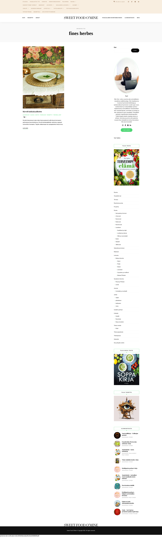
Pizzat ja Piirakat (120, 281)
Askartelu (37, 11)
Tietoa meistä (58, 8)
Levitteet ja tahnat (122, 233)
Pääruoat (43, 114)
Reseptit (30, 17)
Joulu (117, 306)
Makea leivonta (120, 258)
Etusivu (116, 192)
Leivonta (49, 5)
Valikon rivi (123, 125)
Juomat (74, 5)
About (38, 17)
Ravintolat (118, 319)
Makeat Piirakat (121, 275)
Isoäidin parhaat (36, 8)
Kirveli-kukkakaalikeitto (32, 112)
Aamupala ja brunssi (121, 213)
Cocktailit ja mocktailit (121, 291)
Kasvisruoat (119, 224)
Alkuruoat (26, 114)
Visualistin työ (117, 196)
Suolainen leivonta (62, 5)
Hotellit (117, 316)
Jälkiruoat (118, 244)
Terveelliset (57, 114)
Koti (23, 17)
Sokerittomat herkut (30, 5)
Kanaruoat (118, 219)
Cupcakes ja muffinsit (123, 272)
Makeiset (41, 5)
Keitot (37, 114)
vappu (117, 297)
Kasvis (32, 114)
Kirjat (117, 328)
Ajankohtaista (129, 17)
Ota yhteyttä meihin (48, 11)
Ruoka (115, 210)
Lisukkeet (118, 227)
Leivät (117, 284)
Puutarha (116, 206)
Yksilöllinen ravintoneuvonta (112, 17)
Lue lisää (126, 130)
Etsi (115, 47)
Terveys (116, 199)
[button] (158, 2)
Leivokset (119, 269)
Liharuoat (118, 216)
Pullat (118, 264)
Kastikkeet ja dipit (122, 230)
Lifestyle (47, 8)
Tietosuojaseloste (72, 8)
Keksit (118, 266)
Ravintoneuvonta (118, 203)
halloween (118, 303)
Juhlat (25, 8)
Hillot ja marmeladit (122, 236)
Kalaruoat (118, 221)
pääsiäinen (118, 300)
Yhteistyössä (27, 11)
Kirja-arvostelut (120, 322)
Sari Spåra (117, 138)
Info (138, 17)
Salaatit (118, 241)
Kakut (118, 261)
